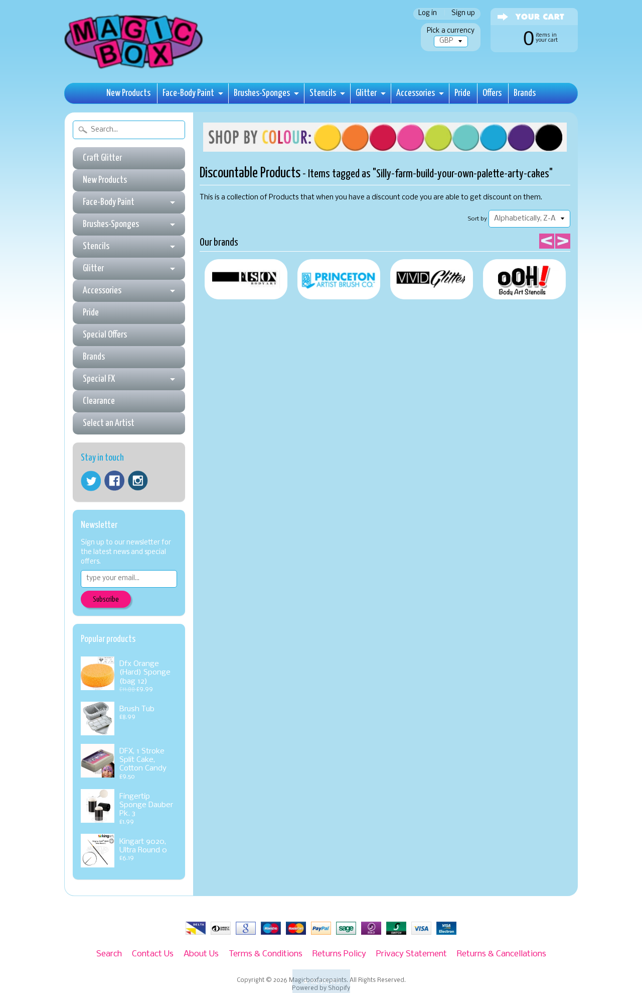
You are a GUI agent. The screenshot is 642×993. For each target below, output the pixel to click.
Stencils (322, 93)
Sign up (463, 14)
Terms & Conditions (265, 954)
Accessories (415, 93)
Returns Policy (339, 954)
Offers (492, 93)
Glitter (366, 93)
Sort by (477, 219)
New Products (128, 93)
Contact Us (153, 954)
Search (109, 954)
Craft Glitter (102, 158)
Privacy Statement (411, 954)
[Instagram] (138, 481)
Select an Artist (108, 423)
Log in (427, 14)
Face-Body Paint (188, 93)
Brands (525, 93)
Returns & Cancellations (501, 954)
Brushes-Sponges (262, 93)
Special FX (99, 379)
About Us (201, 954)
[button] (321, 981)
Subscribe (106, 599)
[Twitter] (91, 481)
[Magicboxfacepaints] (134, 68)
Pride (462, 93)
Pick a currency (450, 31)
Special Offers (105, 335)
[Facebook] (114, 481)
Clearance (99, 401)
